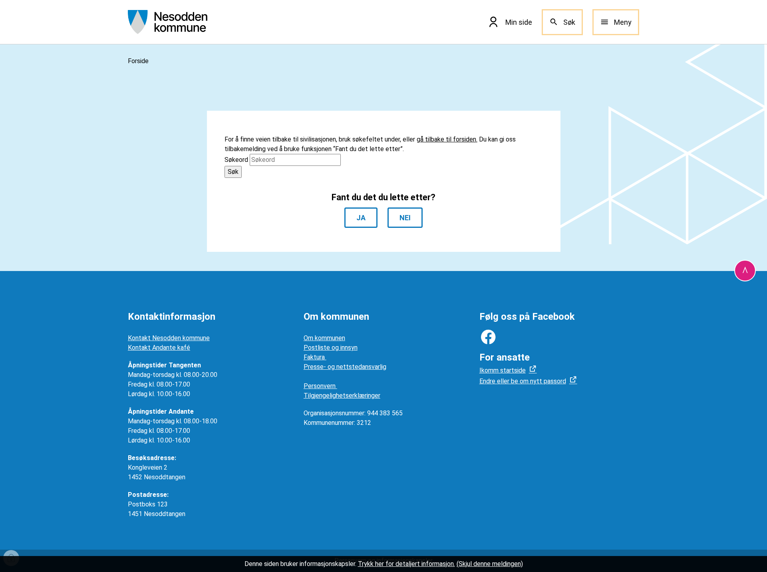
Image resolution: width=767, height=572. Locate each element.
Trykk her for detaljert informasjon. (406, 564)
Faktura (315, 357)
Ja (361, 217)
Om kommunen (324, 338)
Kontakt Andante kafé (159, 347)
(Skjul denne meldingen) (490, 564)
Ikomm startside (502, 370)
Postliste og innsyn (331, 347)
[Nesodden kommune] (167, 22)
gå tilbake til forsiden (446, 139)
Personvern (320, 386)
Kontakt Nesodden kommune (169, 338)
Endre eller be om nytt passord (522, 381)
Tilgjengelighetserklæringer (342, 395)
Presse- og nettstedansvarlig (345, 367)
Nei (405, 217)
